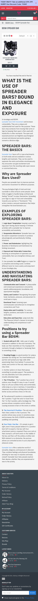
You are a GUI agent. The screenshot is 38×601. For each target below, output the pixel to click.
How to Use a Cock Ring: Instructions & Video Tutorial (21, 553)
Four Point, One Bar (11, 424)
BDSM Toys (9, 23)
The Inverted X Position (13, 410)
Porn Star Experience (14, 564)
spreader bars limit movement (12, 122)
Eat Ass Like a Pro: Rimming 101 (17, 558)
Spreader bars (7, 154)
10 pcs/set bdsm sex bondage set (10, 58)
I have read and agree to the (19, 598)
